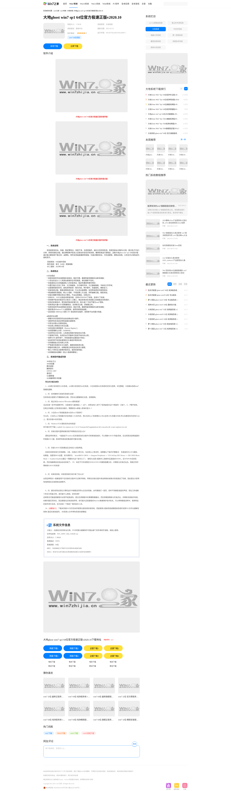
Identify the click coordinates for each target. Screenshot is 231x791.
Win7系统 (73, 4)
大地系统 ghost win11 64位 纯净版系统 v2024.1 (163, 319)
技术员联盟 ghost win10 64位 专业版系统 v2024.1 (163, 295)
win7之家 (56, 11)
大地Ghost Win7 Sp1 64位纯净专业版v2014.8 (163, 95)
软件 (174, 284)
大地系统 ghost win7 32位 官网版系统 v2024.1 (163, 309)
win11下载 (74, 733)
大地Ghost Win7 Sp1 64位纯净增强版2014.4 (163, 109)
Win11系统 (95, 4)
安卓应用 (125, 4)
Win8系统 (106, 4)
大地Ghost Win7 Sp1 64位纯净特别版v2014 (163, 100)
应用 (180, 284)
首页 (65, 4)
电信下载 (51, 662)
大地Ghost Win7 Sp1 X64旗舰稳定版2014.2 (163, 128)
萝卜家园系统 (178, 35)
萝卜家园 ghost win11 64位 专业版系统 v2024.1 (163, 300)
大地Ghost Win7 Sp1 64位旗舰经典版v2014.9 (163, 104)
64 (186, 88)
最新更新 (177, 789)
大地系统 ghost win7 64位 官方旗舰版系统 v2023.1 (163, 133)
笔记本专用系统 (177, 23)
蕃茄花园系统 (156, 41)
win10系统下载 (88, 733)
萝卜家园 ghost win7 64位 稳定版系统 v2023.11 (163, 324)
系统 (169, 284)
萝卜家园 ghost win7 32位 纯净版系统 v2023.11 (163, 329)
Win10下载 (61, 733)
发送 (134, 744)
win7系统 (63, 11)
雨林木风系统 (156, 47)
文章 (144, 4)
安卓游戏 (135, 4)
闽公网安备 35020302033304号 (55, 788)
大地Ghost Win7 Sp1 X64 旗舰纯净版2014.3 (163, 119)
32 (181, 88)
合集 (150, 4)
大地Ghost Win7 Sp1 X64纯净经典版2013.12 (163, 124)
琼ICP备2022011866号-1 (72, 788)
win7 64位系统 (74, 37)
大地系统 (70, 11)
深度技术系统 (178, 41)
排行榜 (168, 789)
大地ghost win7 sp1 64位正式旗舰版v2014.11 (163, 114)
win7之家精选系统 (155, 23)
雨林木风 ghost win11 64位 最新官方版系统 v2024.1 (163, 305)
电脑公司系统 (156, 35)
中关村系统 (177, 29)
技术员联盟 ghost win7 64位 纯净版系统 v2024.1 (163, 290)
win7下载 (48, 733)
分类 (184, 789)
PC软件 (116, 4)
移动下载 (51, 666)
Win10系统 (84, 4)
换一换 (183, 139)
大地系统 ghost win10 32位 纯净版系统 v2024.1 (163, 314)
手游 (185, 284)
